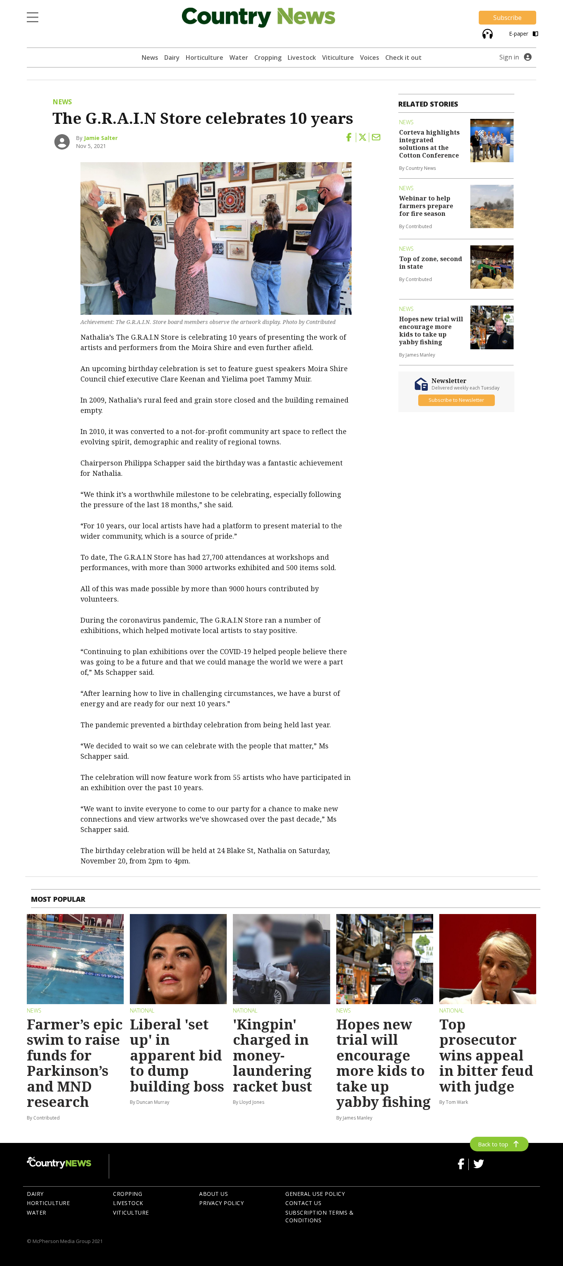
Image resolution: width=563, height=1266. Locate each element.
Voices (369, 57)
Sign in (509, 57)
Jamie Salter (101, 137)
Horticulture (204, 57)
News (150, 57)
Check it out (403, 57)
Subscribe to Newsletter (456, 399)
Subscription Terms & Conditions (319, 1216)
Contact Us (303, 1203)
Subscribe (507, 17)
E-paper (519, 33)
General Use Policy (315, 1193)
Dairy (172, 57)
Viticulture (338, 57)
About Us (213, 1193)
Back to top (493, 1144)
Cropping (268, 57)
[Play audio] (487, 33)
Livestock (302, 57)
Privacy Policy (221, 1203)
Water (238, 57)
